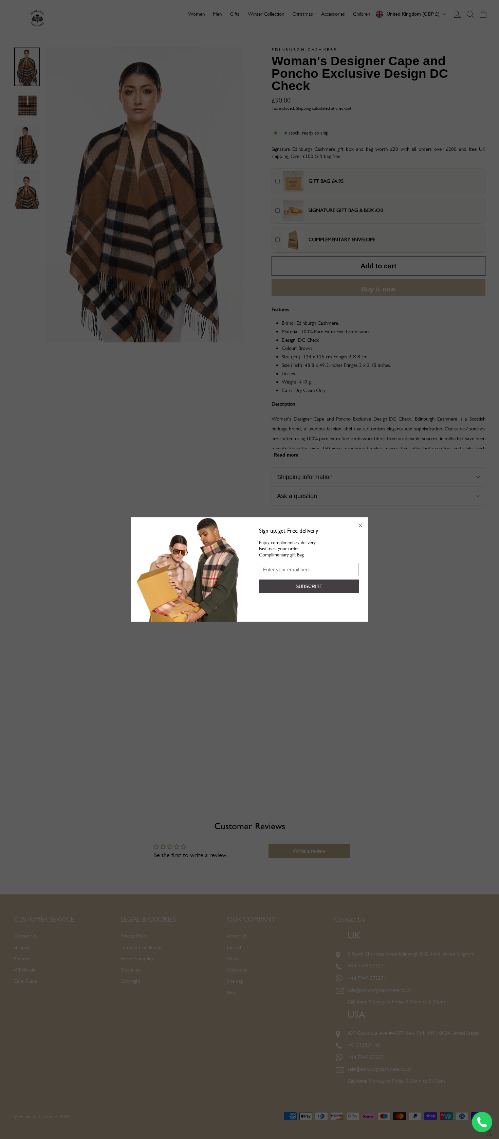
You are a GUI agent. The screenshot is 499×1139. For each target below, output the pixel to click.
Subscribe (309, 586)
